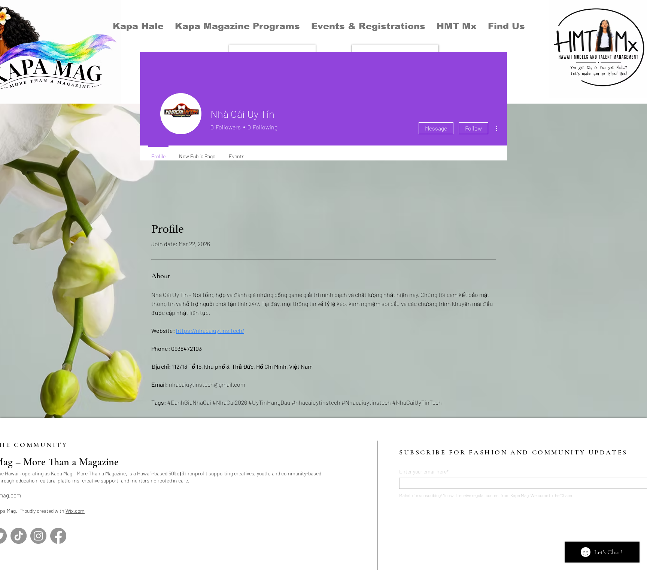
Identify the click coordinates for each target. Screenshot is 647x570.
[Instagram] (38, 536)
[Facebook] (58, 536)
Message (436, 128)
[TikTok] (18, 536)
